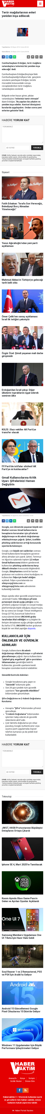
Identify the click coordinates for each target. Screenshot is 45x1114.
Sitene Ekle (30, 1081)
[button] (32, 56)
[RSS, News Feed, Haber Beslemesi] (26, 1090)
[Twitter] (7, 56)
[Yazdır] (28, 56)
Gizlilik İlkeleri (16, 1081)
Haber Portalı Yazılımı (24, 1110)
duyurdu (32, 628)
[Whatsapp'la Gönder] (14, 56)
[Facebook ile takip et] (20, 1090)
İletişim (32, 1078)
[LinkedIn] (10, 56)
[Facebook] (3, 56)
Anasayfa (12, 1078)
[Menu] (40, 4)
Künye (22, 1078)
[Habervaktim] (8, 3)
